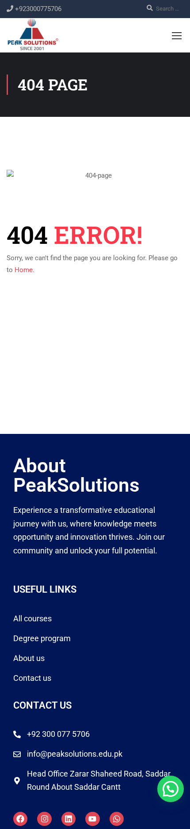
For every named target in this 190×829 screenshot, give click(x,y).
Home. (24, 270)
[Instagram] (44, 819)
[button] (170, 789)
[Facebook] (20, 819)
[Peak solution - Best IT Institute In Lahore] (33, 34)
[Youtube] (92, 819)
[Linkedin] (68, 819)
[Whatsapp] (117, 819)
